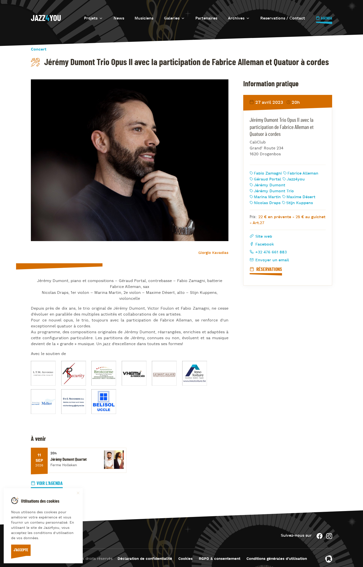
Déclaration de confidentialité (145, 559)
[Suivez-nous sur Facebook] (320, 536)
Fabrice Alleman (302, 173)
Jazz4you (296, 179)
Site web (263, 236)
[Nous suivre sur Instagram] (329, 536)
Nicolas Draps (267, 203)
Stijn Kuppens (299, 203)
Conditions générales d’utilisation (276, 559)
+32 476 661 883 (270, 252)
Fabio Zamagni (268, 173)
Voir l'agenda (50, 483)
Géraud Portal (267, 179)
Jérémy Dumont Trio (274, 191)
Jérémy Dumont (269, 185)
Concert (38, 49)
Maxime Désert (300, 197)
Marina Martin (267, 197)
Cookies (185, 559)
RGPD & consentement (219, 559)
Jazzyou (46, 18)
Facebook (264, 244)
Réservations (268, 269)
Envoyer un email (271, 260)
